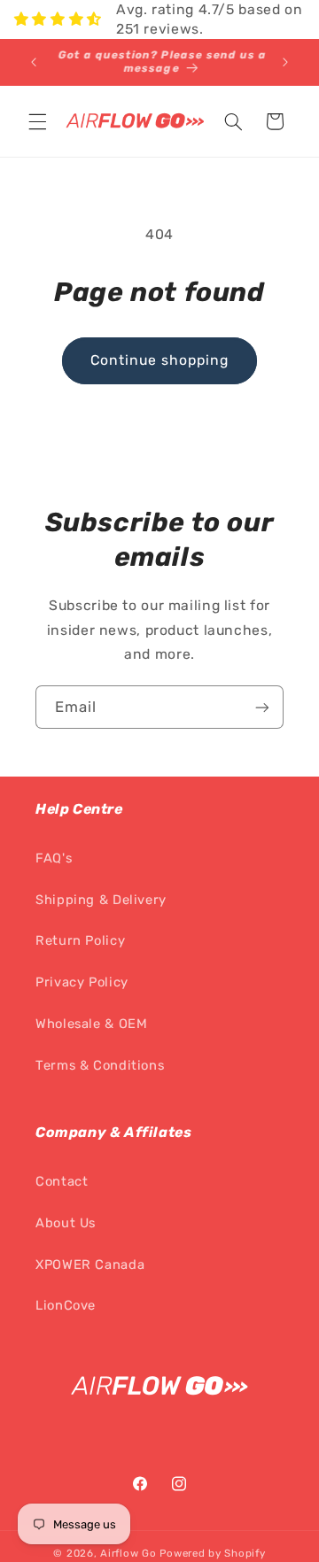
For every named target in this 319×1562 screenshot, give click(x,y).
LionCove (65, 1305)
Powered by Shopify (212, 1553)
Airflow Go (128, 1553)
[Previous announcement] (33, 62)
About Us (65, 1223)
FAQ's (53, 858)
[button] (37, 121)
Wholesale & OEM (91, 1024)
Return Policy (80, 940)
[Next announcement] (285, 62)
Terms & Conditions (99, 1065)
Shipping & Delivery (101, 900)
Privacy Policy (81, 982)
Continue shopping (160, 360)
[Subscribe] (262, 707)
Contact (61, 1181)
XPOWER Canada (89, 1264)
